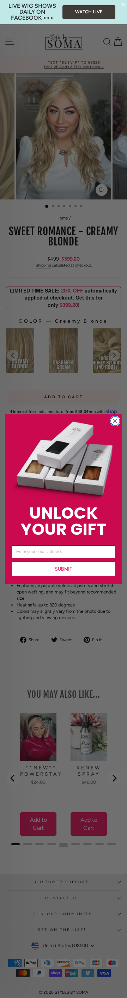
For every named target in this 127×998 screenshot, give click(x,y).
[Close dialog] (115, 421)
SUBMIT (63, 569)
